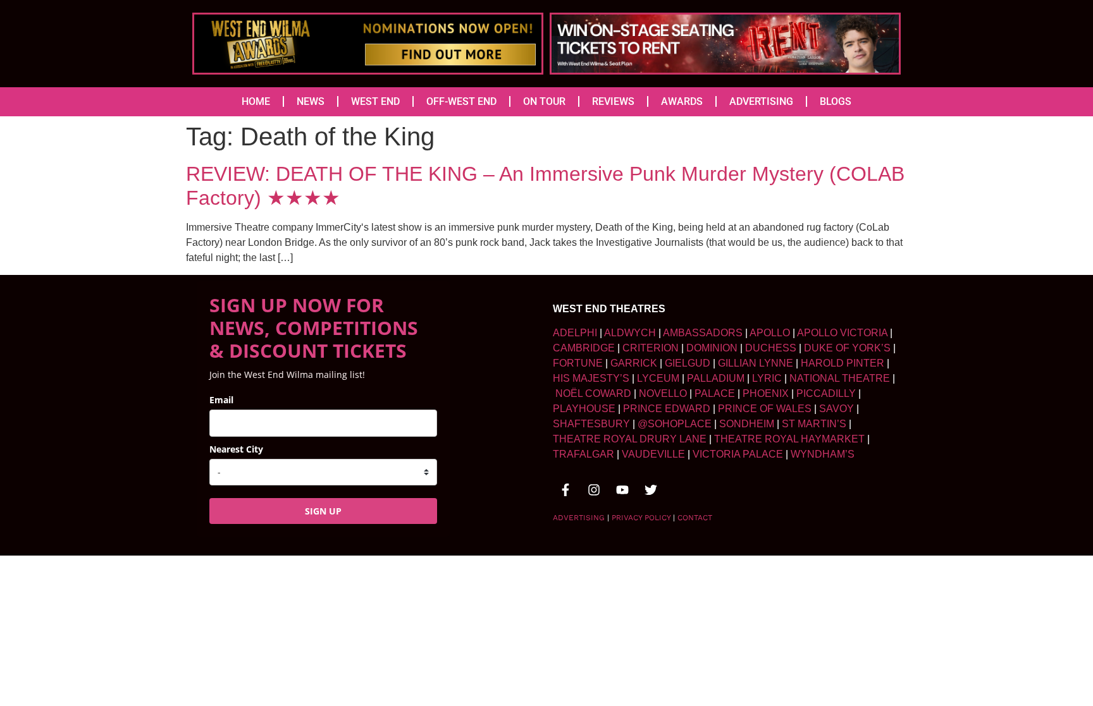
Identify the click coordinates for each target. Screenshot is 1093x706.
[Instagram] (594, 489)
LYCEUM (658, 378)
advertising (579, 517)
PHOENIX (766, 393)
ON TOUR (544, 101)
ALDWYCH (630, 332)
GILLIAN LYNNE (755, 363)
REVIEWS (613, 101)
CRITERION (650, 348)
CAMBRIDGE (584, 348)
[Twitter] (651, 489)
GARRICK (633, 363)
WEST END (375, 101)
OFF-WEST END (461, 101)
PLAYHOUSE (584, 408)
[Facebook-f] (565, 489)
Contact (694, 517)
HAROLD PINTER (842, 363)
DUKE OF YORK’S (847, 348)
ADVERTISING (761, 101)
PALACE (715, 393)
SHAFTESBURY (591, 423)
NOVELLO (663, 393)
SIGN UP (323, 511)
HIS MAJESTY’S (591, 378)
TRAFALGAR (583, 454)
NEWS (310, 101)
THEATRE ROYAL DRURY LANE (630, 439)
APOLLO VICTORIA (842, 332)
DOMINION (712, 348)
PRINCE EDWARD (666, 408)
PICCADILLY (826, 393)
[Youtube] (622, 489)
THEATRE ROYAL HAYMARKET (789, 439)
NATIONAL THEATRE (839, 378)
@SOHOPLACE (675, 423)
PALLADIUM (715, 378)
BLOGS (835, 101)
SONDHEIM (746, 423)
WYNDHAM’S (823, 454)
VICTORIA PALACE (738, 454)
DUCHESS (770, 348)
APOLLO (770, 332)
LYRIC (767, 378)
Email (221, 400)
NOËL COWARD (593, 393)
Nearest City (236, 449)
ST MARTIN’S (814, 423)
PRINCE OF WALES (765, 408)
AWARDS (682, 101)
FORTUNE (578, 363)
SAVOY (836, 408)
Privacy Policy (641, 517)
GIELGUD (687, 363)
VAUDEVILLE (653, 454)
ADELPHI (575, 332)
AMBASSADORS (703, 332)
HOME (256, 101)
